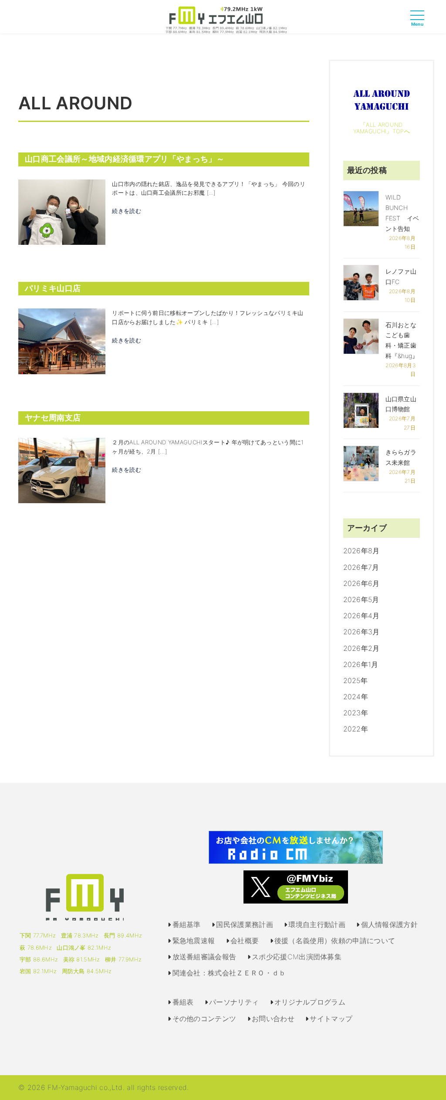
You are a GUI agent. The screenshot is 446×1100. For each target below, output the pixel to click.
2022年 (355, 728)
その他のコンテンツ (204, 1018)
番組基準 (186, 924)
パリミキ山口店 (53, 288)
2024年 (355, 696)
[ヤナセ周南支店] (61, 470)
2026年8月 (361, 550)
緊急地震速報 (193, 940)
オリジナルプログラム (309, 1002)
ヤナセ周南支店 (53, 417)
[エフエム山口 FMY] (223, 19)
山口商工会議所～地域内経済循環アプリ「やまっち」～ (124, 159)
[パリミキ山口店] (61, 340)
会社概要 (244, 940)
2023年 (355, 712)
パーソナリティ (234, 1002)
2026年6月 (361, 583)
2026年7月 (361, 567)
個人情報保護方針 (389, 924)
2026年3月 (361, 631)
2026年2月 (361, 648)
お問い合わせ (273, 1018)
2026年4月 (361, 615)
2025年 (355, 680)
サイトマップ (331, 1018)
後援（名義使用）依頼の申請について (334, 940)
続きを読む (126, 210)
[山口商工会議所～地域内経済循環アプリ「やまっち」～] (61, 211)
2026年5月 (361, 599)
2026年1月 (360, 664)
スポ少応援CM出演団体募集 (296, 956)
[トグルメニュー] (419, 23)
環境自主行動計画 (316, 924)
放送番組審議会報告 (204, 956)
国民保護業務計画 (244, 924)
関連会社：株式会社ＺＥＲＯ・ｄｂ (229, 972)
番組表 (183, 1002)
